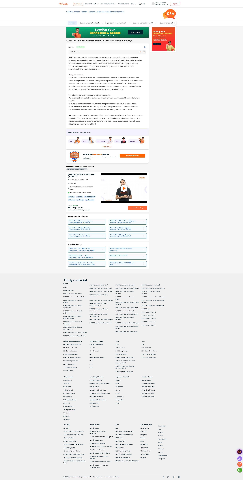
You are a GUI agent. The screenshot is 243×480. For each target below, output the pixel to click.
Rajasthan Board (68, 406)
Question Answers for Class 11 (116, 23)
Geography (119, 400)
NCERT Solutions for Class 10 (125, 285)
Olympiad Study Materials (98, 400)
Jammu (160, 452)
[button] (74, 141)
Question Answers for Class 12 (89, 23)
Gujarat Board (68, 390)
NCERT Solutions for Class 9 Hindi (127, 332)
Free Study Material (96, 380)
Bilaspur (160, 446)
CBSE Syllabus (120, 348)
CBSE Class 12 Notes (148, 383)
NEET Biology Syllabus (123, 458)
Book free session (132, 155)
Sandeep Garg (68, 371)
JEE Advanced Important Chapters (101, 437)
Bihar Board (67, 387)
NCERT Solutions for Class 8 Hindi (153, 306)
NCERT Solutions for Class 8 (151, 285)
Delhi (142, 441)
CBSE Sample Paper (122, 351)
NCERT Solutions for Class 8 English (153, 297)
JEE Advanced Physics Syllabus (100, 453)
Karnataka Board (69, 393)
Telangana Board (69, 410)
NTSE (91, 367)
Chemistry (119, 387)
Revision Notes (146, 380)
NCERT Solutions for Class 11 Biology (101, 300)
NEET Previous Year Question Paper (127, 461)
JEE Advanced (94, 351)
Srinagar (161, 449)
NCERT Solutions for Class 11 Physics (101, 291)
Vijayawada (144, 448)
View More (106, 147)
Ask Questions (94, 406)
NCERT (65, 287)
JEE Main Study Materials (98, 390)
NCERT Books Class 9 (148, 322)
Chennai (143, 431)
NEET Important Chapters (124, 435)
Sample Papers (95, 387)
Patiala (142, 438)
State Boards (67, 380)
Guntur (160, 436)
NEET (91, 354)
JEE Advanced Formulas (97, 443)
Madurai (143, 458)
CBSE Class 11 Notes (148, 387)
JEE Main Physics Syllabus (71, 451)
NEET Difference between (124, 444)
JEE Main (92, 348)
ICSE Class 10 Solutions (149, 351)
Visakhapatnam (145, 451)
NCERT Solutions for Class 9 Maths (127, 314)
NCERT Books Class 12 (149, 312)
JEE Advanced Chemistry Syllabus (101, 462)
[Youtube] (179, 477)
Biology (118, 383)
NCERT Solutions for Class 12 (72, 294)
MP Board (66, 403)
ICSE (143, 344)
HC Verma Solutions (70, 348)
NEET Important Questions (124, 431)
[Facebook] (163, 477)
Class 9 (84, 11)
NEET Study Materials (96, 397)
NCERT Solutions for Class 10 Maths (127, 288)
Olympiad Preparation (97, 358)
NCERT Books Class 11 (148, 315)
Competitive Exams (96, 344)
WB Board (66, 419)
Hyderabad (144, 444)
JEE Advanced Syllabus (97, 450)
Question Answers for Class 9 (169, 23)
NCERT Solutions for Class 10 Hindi (127, 308)
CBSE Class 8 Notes (148, 397)
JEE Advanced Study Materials (100, 393)
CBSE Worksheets (121, 354)
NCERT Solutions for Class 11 (99, 285)
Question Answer (73, 11)
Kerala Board (67, 397)
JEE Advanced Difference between (101, 446)
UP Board (66, 416)
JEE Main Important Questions (73, 431)
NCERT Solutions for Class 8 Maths (153, 288)
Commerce (119, 397)
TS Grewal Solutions (70, 367)
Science (92, 11)
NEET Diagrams (121, 441)
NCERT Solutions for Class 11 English (101, 320)
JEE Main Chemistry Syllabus (72, 458)
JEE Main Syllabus (69, 448)
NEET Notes (119, 438)
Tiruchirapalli (144, 454)
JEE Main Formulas (69, 441)
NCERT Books (146, 309)
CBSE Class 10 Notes (148, 390)
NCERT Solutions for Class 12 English (75, 332)
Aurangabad (162, 439)
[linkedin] (168, 477)
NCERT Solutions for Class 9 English (127, 323)
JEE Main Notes (68, 438)
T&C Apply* (86, 159)
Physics (118, 380)
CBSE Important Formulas (124, 372)
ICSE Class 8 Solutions (149, 358)
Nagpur (160, 433)
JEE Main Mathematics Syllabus (73, 454)
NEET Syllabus (120, 448)
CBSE (117, 344)
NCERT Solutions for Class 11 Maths (101, 288)
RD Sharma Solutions (70, 351)
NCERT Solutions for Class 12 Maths (75, 297)
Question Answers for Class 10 (143, 23)
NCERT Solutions (68, 290)
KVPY (91, 364)
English (118, 393)
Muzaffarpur (144, 428)
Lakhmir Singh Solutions (71, 361)
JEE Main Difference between (73, 444)
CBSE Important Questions (124, 358)
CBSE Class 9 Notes (148, 393)
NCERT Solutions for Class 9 (125, 311)
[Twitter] (173, 477)
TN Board (66, 413)
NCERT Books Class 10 (149, 319)
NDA (91, 361)
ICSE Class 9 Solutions (149, 354)
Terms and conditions (112, 477)
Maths (118, 390)
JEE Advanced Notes (96, 440)
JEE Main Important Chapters (73, 435)
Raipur (160, 442)
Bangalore (143, 435)
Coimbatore (162, 426)
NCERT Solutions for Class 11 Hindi (101, 323)
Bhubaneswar (162, 455)
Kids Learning (94, 403)
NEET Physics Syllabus (123, 451)
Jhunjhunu (161, 459)
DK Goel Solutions (69, 364)
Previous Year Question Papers (100, 383)
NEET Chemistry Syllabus (124, 454)
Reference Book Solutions (72, 344)
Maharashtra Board (69, 400)
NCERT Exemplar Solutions (72, 358)
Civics (118, 403)
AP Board (66, 383)
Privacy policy (97, 477)
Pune (160, 429)
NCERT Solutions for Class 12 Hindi (74, 336)
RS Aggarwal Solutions (70, 354)
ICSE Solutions (146, 348)
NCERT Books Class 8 (148, 325)
